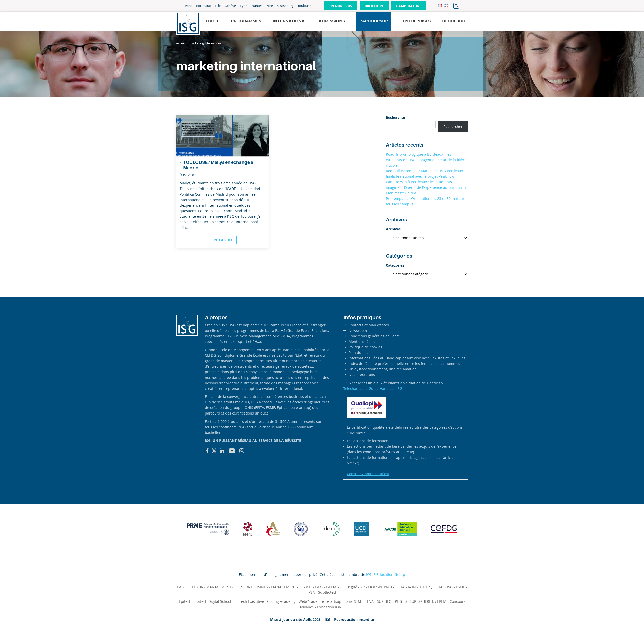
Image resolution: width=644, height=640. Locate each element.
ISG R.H (305, 587)
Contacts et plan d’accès (369, 325)
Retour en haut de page (623, 624)
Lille (218, 5)
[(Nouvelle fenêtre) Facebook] (207, 451)
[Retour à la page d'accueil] (188, 23)
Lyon (244, 5)
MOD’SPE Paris (380, 587)
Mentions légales (363, 341)
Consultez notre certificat (368, 473)
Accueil (181, 43)
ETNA (369, 601)
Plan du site (359, 352)
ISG (179, 587)
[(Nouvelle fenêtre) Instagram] (242, 451)
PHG (398, 601)
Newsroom (358, 330)
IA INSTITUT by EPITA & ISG (430, 587)
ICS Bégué (348, 587)
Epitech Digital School (213, 601)
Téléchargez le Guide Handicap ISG (372, 388)
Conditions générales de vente (374, 336)
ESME (460, 587)
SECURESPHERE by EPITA (425, 601)
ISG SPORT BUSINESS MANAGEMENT (265, 587)
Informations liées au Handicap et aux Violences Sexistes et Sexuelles (407, 358)
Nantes (257, 5)
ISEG (319, 587)
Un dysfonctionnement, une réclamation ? (384, 369)
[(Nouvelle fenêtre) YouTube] (232, 451)
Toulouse (304, 5)
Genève (230, 5)
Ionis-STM (353, 601)
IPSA (311, 592)
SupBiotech (327, 592)
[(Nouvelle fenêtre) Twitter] (214, 451)
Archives (393, 229)
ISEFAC (331, 587)
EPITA (400, 587)
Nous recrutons (362, 374)
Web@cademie (311, 601)
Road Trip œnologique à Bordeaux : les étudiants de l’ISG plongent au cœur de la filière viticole (426, 160)
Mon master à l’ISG (401, 193)
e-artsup (334, 601)
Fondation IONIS (331, 607)
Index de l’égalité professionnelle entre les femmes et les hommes (404, 363)
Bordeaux (203, 5)
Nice (269, 5)
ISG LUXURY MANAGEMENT (208, 587)
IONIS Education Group (385, 574)
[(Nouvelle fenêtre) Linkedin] (222, 451)
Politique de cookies (365, 347)
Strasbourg (285, 5)
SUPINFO (384, 601)
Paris (188, 5)
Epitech (185, 601)
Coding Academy (281, 601)
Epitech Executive (249, 601)
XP (362, 587)
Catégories (395, 265)
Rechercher (456, 6)
